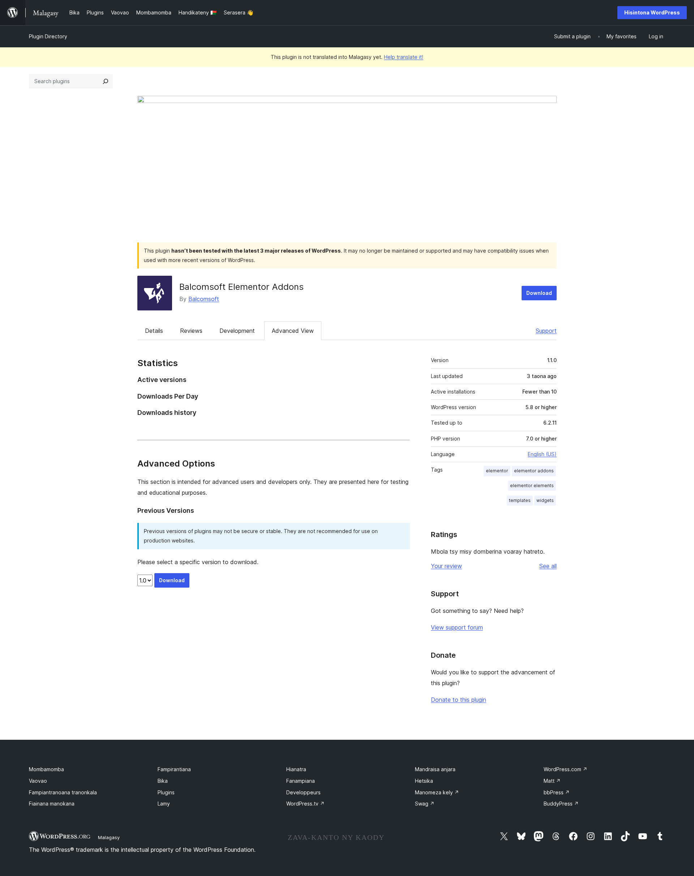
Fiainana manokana (51, 803)
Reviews (191, 330)
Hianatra (296, 769)
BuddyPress (561, 803)
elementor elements (532, 485)
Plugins (166, 792)
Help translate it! (403, 57)
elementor (497, 470)
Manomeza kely (437, 792)
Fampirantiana (174, 769)
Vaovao (38, 781)
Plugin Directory (48, 36)
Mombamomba (46, 769)
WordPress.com (565, 769)
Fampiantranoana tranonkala (63, 792)
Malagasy (109, 837)
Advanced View (293, 330)
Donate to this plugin (458, 699)
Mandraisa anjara (435, 769)
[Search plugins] (105, 81)
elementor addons (534, 470)
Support (546, 330)
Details (154, 330)
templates (520, 500)
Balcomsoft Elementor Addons (241, 287)
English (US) (542, 454)
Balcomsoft (203, 298)
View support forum (457, 627)
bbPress (557, 792)
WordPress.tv (305, 803)
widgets (545, 500)
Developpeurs (303, 792)
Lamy (164, 803)
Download (539, 293)
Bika (163, 781)
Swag (424, 803)
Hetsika (424, 781)
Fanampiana (300, 781)
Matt (552, 781)
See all (548, 566)
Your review (446, 566)
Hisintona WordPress (652, 12)
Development (237, 330)
